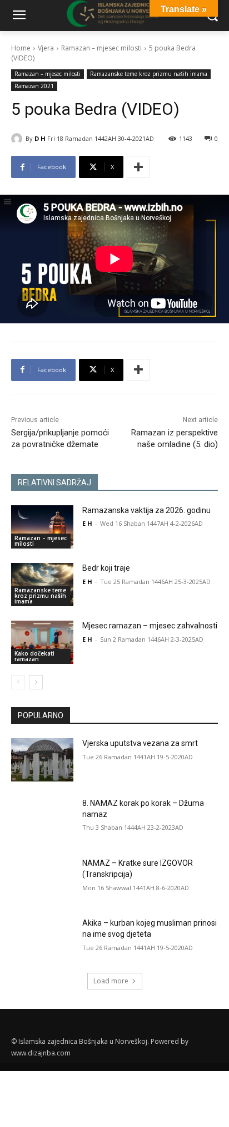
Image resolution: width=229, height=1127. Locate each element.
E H (87, 523)
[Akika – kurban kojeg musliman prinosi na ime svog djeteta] (42, 939)
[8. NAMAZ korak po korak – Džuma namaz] (42, 819)
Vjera (46, 48)
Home (21, 48)
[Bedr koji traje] (42, 584)
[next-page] (36, 682)
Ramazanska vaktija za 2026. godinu (146, 510)
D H (40, 138)
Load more (110, 981)
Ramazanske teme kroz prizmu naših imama (148, 74)
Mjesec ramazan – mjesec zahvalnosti (149, 625)
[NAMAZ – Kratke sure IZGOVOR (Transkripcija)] (42, 879)
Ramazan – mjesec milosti (101, 48)
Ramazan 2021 (34, 86)
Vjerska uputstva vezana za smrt (140, 743)
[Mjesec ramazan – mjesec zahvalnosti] (42, 642)
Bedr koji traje (106, 568)
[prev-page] (18, 682)
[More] (138, 167)
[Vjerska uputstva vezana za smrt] (42, 759)
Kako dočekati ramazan (34, 656)
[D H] (18, 138)
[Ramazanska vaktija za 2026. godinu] (42, 527)
